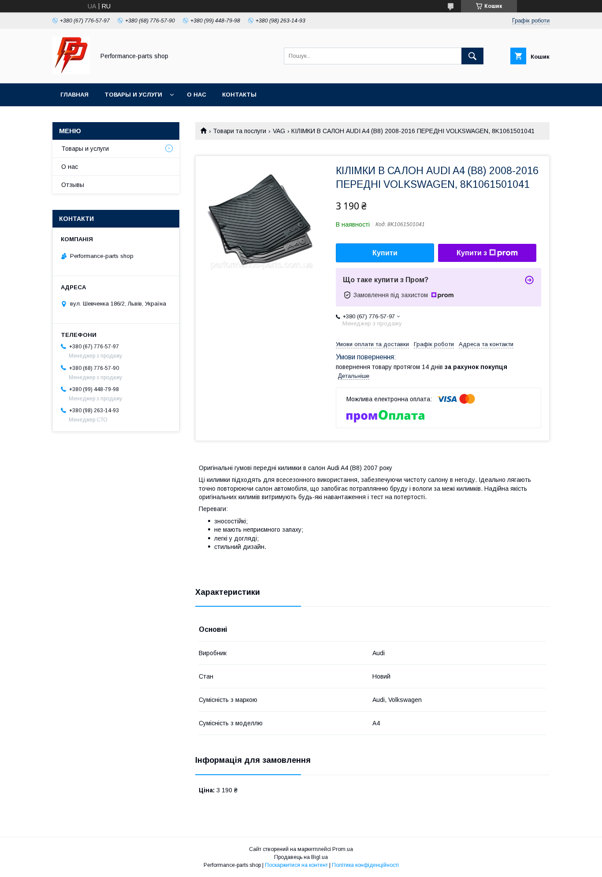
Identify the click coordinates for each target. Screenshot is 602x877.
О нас (196, 94)
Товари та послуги (239, 130)
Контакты (239, 94)
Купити (385, 253)
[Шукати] (472, 56)
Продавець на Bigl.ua (301, 857)
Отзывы (72, 184)
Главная (74, 94)
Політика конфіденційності (365, 865)
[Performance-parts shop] (71, 71)
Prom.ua (342, 849)
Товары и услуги (133, 94)
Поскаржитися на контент (296, 865)
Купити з (472, 253)
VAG (279, 130)
